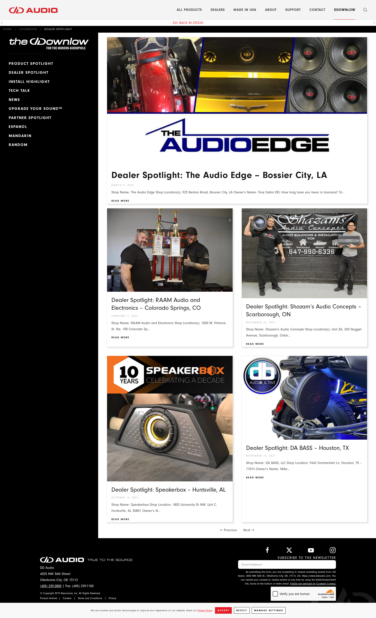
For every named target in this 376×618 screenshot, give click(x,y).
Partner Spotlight (30, 118)
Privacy (112, 598)
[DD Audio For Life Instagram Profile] (332, 550)
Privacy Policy (205, 610)
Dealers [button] (218, 10)
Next (246, 530)
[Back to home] (34, 9)
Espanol (18, 126)
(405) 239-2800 (50, 586)
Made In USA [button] (244, 10)
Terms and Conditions (90, 598)
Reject (241, 610)
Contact (317, 10)
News (14, 99)
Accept (223, 610)
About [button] (271, 10)
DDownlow (344, 10)
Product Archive (48, 598)
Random (18, 144)
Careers (67, 598)
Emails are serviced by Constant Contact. (313, 583)
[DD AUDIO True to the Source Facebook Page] (267, 550)
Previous (230, 530)
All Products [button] (189, 10)
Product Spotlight (31, 63)
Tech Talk (19, 90)
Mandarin (20, 136)
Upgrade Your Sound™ (35, 108)
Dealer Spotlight (29, 72)
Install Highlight (29, 81)
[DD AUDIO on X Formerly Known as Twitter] (289, 550)
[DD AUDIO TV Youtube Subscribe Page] (311, 550)
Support (293, 10)
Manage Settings (268, 610)
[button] (365, 9)
